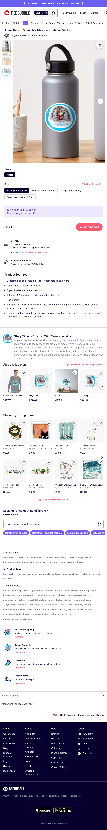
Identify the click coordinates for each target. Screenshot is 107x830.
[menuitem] (6, 23)
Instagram (87, 733)
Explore (6, 23)
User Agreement (10, 796)
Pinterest (87, 753)
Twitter (86, 743)
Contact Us (57, 762)
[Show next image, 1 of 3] (100, 101)
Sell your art (31, 756)
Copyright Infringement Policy (18, 703)
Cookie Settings (59, 767)
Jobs (27, 761)
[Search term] (53, 13)
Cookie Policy (76, 796)
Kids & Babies (92, 23)
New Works (9, 743)
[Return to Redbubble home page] (17, 13)
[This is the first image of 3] (17, 101)
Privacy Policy (26, 796)
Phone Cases (48, 23)
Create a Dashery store (32, 772)
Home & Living (75, 23)
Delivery (55, 733)
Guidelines (56, 748)
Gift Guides (9, 733)
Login (6, 761)
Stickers (35, 23)
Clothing (20, 23)
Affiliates (29, 751)
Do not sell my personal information (51, 796)
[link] (16, 532)
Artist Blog (30, 766)
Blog (5, 748)
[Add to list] (99, 45)
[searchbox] (53, 524)
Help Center (57, 743)
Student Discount (8, 754)
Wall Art (61, 23)
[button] (53, 3)
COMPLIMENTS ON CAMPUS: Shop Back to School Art (53, 3)
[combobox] (45, 13)
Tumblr (86, 748)
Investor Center (33, 738)
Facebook (87, 738)
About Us (30, 733)
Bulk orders (9, 770)
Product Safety (59, 752)
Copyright (56, 757)
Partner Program (29, 745)
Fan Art (7, 738)
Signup (7, 766)
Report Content (10, 695)
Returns (55, 738)
